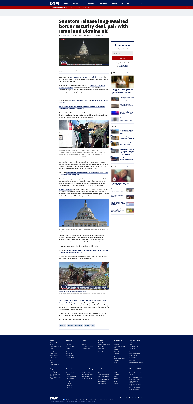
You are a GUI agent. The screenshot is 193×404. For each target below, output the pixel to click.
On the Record (133, 357)
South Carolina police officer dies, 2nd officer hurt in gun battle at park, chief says (127, 112)
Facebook (116, 376)
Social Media (118, 369)
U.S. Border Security (75, 325)
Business (84, 342)
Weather (69, 340)
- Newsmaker (101, 348)
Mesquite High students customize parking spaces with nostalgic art (117, 210)
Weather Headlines (70, 346)
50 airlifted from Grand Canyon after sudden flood (126, 105)
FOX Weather (69, 359)
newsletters (142, 398)
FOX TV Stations (74, 35)
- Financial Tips (85, 350)
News (87, 325)
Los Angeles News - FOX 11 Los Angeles (56, 371)
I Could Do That (133, 355)
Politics (80, 35)
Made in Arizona (118, 355)
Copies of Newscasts (71, 376)
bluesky (135, 398)
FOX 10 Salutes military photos (103, 377)
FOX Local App (85, 376)
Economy (84, 344)
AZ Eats (131, 344)
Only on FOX (118, 340)
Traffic (51, 362)
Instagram (116, 374)
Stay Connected (103, 369)
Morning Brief (53, 353)
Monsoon (68, 344)
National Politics (102, 350)
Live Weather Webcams (87, 372)
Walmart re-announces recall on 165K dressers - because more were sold (126, 119)
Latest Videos (116, 167)
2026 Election (101, 342)
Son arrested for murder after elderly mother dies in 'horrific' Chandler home (118, 190)
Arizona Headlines (54, 342)
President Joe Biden (65, 189)
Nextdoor (116, 383)
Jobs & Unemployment (87, 346)
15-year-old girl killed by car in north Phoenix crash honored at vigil (127, 99)
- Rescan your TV (70, 385)
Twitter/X (116, 378)
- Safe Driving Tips (54, 364)
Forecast (68, 342)
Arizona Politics (101, 346)
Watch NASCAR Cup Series (135, 377)
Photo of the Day (102, 381)
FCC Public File (69, 380)
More (128, 3)
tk (132, 398)
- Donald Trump (101, 351)
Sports (51, 361)
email (139, 398)
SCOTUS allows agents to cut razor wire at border (72, 291)
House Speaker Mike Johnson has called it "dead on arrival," (79, 301)
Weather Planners (70, 350)
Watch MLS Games (134, 389)
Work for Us (69, 387)
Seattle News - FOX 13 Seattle (55, 378)
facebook (120, 398)
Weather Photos (70, 355)
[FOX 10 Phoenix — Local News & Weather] (55, 3)
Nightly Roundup (54, 355)
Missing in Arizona (118, 356)
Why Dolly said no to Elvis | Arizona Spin (117, 196)
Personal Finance (86, 348)
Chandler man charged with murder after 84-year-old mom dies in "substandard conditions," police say (122, 92)
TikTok (115, 372)
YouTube (116, 371)
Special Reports (117, 360)
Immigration (53, 350)
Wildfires (68, 348)
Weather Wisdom (70, 357)
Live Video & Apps (88, 369)
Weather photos (102, 383)
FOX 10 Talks (132, 350)
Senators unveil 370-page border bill (69, 68)
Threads (116, 380)
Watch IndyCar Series (134, 379)
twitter (123, 398)
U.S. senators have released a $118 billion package (86, 77)
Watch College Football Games (135, 373)
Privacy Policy (124, 65)
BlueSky (115, 382)
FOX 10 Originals (134, 340)
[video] (122, 175)
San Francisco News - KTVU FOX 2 (55, 374)
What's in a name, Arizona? (136, 362)
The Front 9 (132, 351)
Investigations (117, 353)
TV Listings (68, 383)
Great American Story (134, 353)
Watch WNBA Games (134, 387)
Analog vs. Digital (133, 342)
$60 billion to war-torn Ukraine (78, 100)
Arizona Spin (117, 342)
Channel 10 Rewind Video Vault (120, 347)
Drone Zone (117, 351)
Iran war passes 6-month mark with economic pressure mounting (118, 203)
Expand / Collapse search (142, 3)
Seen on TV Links (54, 359)
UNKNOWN (132, 361)
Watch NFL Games (134, 371)
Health (51, 348)
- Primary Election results (104, 344)
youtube (129, 398)
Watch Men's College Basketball (134, 382)
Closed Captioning (70, 372)
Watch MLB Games (134, 376)
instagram (126, 398)
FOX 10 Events (101, 372)
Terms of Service (123, 66)
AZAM (51, 344)
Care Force (116, 344)
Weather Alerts (69, 351)
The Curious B (132, 348)
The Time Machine (134, 359)
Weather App (69, 353)
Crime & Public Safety (55, 346)
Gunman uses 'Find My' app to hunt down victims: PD (126, 144)
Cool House (116, 349)
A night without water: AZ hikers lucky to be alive (126, 131)
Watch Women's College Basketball (135, 385)
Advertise (68, 371)
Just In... (114, 73)
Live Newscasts (85, 371)
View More (130, 73)
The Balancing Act (133, 346)
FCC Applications (70, 378)
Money (84, 340)
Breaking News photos (103, 379)
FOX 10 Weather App (87, 378)
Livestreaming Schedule (87, 374)
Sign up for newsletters (103, 374)
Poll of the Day (53, 357)
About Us (69, 369)
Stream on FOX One (136, 369)
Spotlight (116, 362)
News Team (69, 382)
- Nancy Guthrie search (119, 358)
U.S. (93, 325)
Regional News (55, 369)
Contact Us (68, 374)
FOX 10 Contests (102, 371)
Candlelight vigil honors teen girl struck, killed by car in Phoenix (122, 184)
